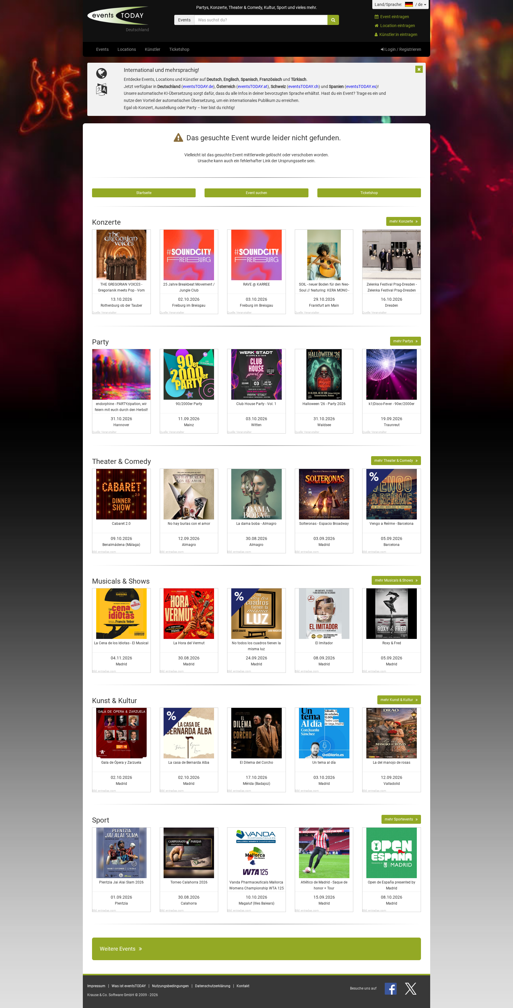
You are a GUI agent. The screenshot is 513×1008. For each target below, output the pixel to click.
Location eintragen (397, 25)
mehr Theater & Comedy (395, 461)
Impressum (96, 986)
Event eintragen (394, 16)
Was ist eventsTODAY (129, 986)
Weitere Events (119, 949)
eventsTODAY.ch (303, 86)
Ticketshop (179, 49)
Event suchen (256, 193)
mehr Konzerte (403, 221)
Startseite (143, 193)
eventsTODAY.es (361, 86)
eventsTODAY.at (252, 86)
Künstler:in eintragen (397, 34)
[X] (411, 988)
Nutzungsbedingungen (170, 986)
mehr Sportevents (400, 819)
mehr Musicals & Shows (395, 580)
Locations (127, 49)
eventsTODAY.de (198, 86)
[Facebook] (391, 988)
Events (102, 49)
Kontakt (243, 986)
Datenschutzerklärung (212, 986)
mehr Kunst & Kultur (398, 700)
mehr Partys (404, 341)
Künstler (152, 49)
